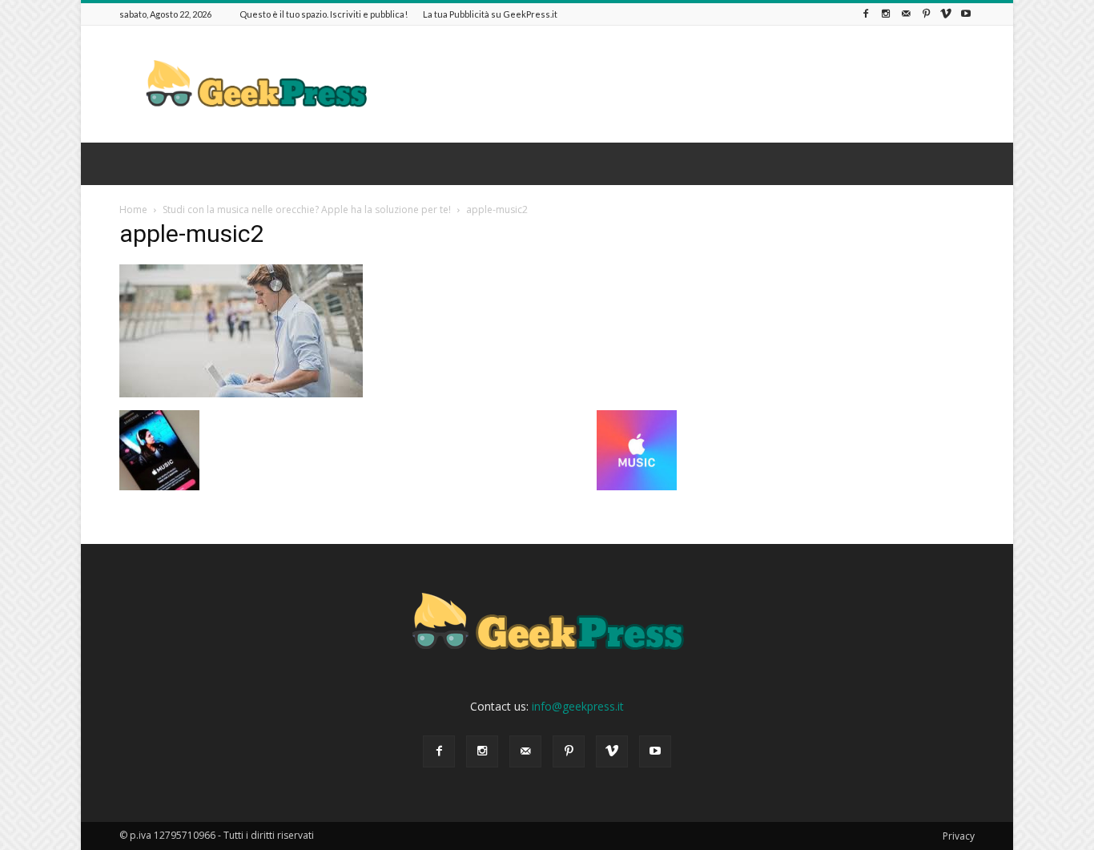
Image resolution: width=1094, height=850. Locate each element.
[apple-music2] (241, 393)
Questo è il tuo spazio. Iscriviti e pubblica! (323, 14)
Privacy (959, 836)
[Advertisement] (683, 84)
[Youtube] (966, 14)
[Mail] (906, 14)
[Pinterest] (926, 14)
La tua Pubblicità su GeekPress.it (490, 14)
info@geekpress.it (578, 706)
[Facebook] (866, 14)
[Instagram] (886, 14)
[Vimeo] (946, 14)
